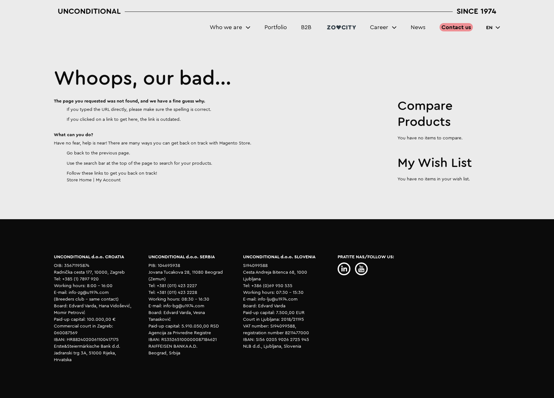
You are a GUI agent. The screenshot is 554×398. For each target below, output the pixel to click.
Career (379, 27)
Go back (75, 153)
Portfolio (275, 27)
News (418, 27)
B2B (306, 27)
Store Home (79, 180)
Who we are (226, 27)
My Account (108, 180)
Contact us (456, 27)
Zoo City (341, 27)
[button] (493, 27)
